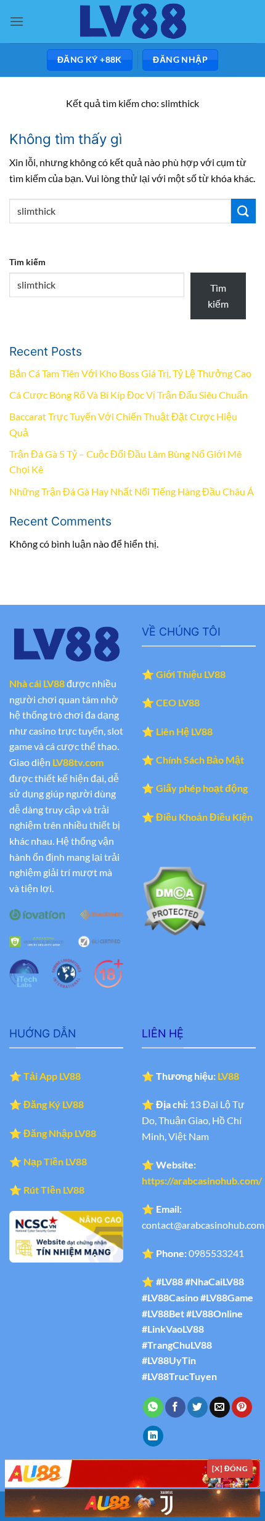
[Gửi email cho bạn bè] (220, 1407)
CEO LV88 (178, 702)
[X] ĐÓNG (230, 1468)
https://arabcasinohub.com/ (202, 1180)
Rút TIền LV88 (53, 1190)
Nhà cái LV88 (37, 683)
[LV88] (132, 21)
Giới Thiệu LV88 (191, 674)
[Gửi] (243, 211)
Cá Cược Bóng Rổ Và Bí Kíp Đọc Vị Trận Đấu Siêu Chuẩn (128, 395)
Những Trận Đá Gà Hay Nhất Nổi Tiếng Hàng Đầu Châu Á (131, 491)
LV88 (228, 1076)
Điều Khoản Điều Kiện (204, 817)
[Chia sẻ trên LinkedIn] (153, 1436)
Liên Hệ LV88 (184, 731)
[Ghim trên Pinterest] (242, 1407)
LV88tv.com (78, 762)
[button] (16, 21)
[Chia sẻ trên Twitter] (197, 1407)
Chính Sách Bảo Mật (200, 759)
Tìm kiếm (27, 262)
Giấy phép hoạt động (202, 788)
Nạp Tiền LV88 (55, 1161)
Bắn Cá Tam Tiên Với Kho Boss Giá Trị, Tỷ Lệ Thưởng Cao (130, 373)
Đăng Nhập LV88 (59, 1133)
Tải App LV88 (52, 1076)
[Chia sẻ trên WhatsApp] (153, 1407)
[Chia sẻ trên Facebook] (175, 1407)
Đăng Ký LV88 (53, 1104)
